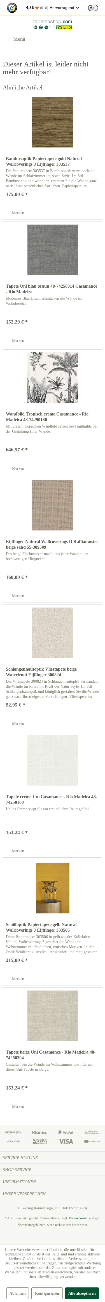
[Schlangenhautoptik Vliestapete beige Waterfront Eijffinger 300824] (52, 633)
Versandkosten (78, 1218)
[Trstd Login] (96, 7)
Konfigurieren (47, 1293)
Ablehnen (18, 1293)
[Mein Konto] (68, 39)
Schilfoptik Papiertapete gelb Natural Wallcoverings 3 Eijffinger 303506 (41, 927)
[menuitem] (14, 39)
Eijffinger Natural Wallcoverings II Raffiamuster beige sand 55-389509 (52, 544)
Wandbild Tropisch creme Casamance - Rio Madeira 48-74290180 (47, 417)
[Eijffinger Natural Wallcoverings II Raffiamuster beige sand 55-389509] (52, 505)
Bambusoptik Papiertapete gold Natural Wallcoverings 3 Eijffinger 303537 (44, 161)
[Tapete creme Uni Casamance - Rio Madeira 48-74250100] (52, 760)
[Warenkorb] (96, 39)
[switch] (93, 8)
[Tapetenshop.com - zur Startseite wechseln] (52, 24)
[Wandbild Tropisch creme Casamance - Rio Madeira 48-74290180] (52, 377)
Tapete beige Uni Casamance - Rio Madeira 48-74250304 (50, 1055)
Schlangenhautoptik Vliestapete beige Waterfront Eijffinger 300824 (41, 672)
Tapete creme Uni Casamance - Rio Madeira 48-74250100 (51, 799)
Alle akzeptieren (82, 1293)
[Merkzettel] (82, 39)
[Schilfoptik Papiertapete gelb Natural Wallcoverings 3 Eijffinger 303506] (52, 888)
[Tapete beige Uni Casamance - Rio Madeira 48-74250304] (52, 1016)
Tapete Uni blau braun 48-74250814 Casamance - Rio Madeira (51, 289)
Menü (19, 39)
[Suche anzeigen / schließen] (54, 39)
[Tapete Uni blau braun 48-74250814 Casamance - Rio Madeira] (52, 250)
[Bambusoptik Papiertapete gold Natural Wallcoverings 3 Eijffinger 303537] (52, 122)
